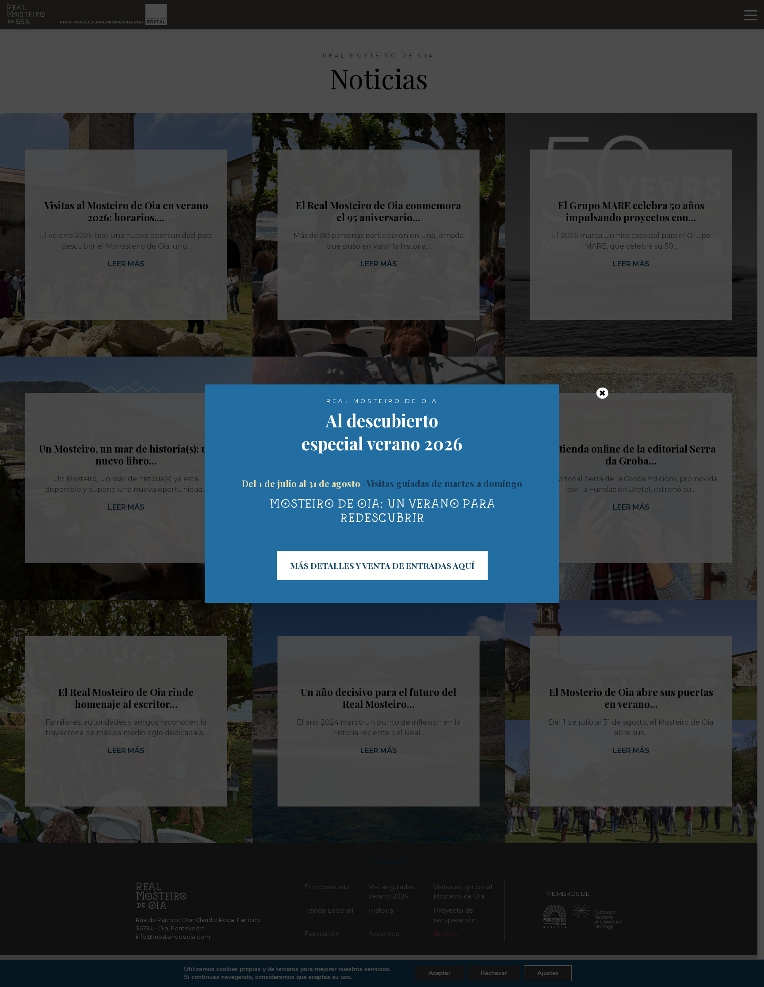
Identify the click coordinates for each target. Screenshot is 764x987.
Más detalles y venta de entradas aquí (382, 565)
